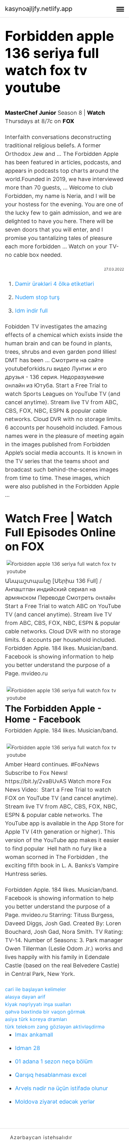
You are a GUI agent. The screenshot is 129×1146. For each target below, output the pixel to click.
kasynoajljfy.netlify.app (38, 9)
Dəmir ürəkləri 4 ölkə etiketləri (54, 284)
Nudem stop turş (37, 297)
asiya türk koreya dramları (36, 1019)
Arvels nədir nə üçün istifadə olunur (61, 1088)
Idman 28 (27, 1048)
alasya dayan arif (25, 997)
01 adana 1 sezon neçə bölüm (54, 1061)
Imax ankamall (34, 1034)
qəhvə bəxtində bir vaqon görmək (45, 1012)
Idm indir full (31, 310)
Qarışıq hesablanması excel (50, 1075)
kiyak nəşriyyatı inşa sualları (38, 1004)
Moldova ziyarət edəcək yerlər (55, 1101)
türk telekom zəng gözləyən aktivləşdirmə (55, 1027)
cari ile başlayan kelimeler (35, 989)
